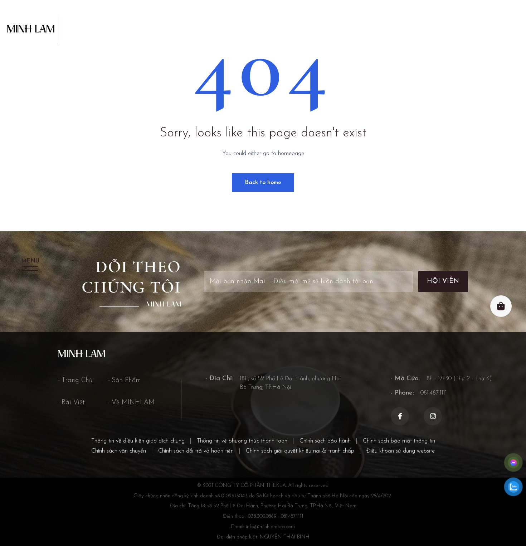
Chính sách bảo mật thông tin (399, 441)
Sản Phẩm (126, 380)
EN (34, 522)
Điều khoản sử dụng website (400, 451)
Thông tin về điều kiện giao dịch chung (138, 441)
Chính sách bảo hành (325, 441)
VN (24, 522)
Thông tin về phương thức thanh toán (242, 441)
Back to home (263, 182)
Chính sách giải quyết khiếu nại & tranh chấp (300, 451)
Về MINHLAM (133, 402)
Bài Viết (73, 402)
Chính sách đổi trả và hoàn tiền (196, 451)
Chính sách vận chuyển (118, 451)
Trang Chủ (77, 380)
